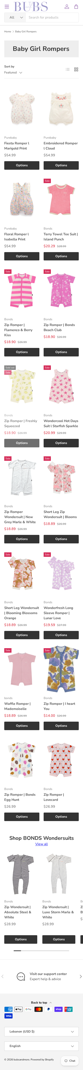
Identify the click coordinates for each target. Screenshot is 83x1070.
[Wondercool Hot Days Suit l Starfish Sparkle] (61, 386)
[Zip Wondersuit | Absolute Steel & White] (20, 874)
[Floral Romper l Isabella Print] (21, 199)
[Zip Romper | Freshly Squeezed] (21, 386)
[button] (76, 6)
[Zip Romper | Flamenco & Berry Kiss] (21, 290)
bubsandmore (21, 1059)
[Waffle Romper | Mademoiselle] (21, 669)
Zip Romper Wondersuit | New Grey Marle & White (20, 517)
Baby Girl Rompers (26, 31)
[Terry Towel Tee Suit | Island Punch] (61, 199)
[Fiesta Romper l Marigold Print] (21, 108)
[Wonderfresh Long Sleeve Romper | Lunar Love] (61, 573)
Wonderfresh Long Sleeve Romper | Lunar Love (58, 613)
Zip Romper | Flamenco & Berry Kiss (18, 330)
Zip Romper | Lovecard (54, 797)
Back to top (39, 1003)
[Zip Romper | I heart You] (61, 669)
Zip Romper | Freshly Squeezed (20, 423)
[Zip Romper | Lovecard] (61, 760)
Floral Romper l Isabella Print (16, 237)
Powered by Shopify (42, 1059)
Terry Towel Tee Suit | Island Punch (61, 237)
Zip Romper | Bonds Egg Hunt (20, 797)
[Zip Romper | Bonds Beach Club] (61, 290)
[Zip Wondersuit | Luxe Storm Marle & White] (58, 874)
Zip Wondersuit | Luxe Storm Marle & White (58, 912)
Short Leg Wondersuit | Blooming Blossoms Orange (21, 613)
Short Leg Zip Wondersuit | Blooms (60, 514)
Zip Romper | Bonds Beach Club (59, 327)
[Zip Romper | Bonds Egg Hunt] (21, 760)
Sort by (9, 67)
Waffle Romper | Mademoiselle (17, 706)
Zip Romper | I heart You (59, 706)
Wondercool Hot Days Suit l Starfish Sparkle (61, 423)
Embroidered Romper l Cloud (61, 146)
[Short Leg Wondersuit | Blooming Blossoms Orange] (21, 573)
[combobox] (41, 17)
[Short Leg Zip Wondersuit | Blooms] (61, 477)
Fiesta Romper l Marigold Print (16, 146)
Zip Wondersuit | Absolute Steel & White (17, 912)
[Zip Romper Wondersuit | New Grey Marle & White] (21, 477)
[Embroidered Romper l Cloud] (61, 108)
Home (7, 31)
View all (41, 844)
